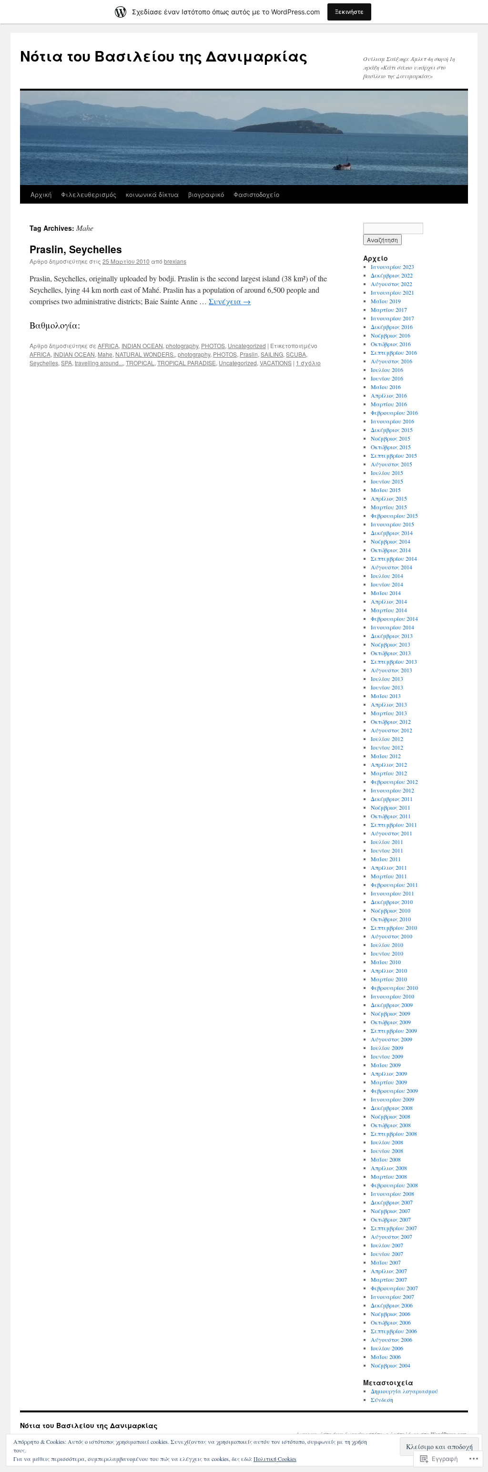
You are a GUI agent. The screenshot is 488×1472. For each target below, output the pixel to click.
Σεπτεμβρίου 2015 (394, 455)
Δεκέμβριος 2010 (392, 902)
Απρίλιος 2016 (389, 395)
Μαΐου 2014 (386, 593)
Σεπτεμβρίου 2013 (394, 661)
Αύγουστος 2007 (391, 1236)
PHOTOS (213, 345)
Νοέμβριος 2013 (390, 644)
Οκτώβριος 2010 (391, 919)
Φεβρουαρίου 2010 (394, 987)
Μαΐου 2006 (386, 1356)
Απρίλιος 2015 (389, 498)
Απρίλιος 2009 (389, 1073)
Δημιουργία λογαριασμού (404, 1391)
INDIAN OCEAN (142, 345)
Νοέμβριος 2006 (390, 1314)
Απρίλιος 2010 (389, 970)
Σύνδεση (382, 1399)
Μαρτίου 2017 (389, 309)
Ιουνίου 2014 (387, 584)
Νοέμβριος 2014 (390, 541)
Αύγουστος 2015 (391, 464)
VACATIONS (276, 363)
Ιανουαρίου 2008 (392, 1193)
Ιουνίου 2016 (387, 378)
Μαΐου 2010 (386, 962)
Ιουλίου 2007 (387, 1245)
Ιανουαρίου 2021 (392, 292)
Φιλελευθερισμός (88, 194)
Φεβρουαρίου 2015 (394, 515)
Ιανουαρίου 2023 (392, 266)
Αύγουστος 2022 (391, 284)
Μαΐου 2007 (386, 1262)
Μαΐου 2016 (386, 387)
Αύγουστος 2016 (391, 361)
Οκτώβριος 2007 (391, 1219)
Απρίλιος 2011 (389, 867)
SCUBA (296, 354)
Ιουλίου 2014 (387, 575)
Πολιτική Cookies (275, 1458)
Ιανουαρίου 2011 (392, 893)
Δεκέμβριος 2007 (392, 1202)
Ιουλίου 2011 (387, 841)
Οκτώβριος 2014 (391, 550)
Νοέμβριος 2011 (390, 807)
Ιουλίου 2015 (387, 472)
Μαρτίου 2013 (389, 713)
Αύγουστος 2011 (391, 833)
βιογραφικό (206, 194)
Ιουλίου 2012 (387, 738)
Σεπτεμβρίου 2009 (394, 1030)
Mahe (105, 354)
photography (182, 345)
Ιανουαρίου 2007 (392, 1296)
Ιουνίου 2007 (387, 1253)
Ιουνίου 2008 (387, 1150)
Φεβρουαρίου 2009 (394, 1090)
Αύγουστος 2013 (391, 670)
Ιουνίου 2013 (387, 687)
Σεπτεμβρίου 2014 (394, 558)
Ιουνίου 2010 (387, 953)
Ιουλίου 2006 (387, 1348)
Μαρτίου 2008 (389, 1176)
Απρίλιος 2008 (389, 1168)
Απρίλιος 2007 (389, 1271)
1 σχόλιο (308, 363)
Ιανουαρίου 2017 (392, 318)
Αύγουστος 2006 (391, 1339)
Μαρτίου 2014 (389, 610)
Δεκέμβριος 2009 (392, 1005)
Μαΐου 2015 (386, 490)
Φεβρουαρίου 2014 (394, 618)
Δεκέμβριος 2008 (392, 1108)
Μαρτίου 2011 (389, 876)
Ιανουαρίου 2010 (392, 996)
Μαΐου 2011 (386, 859)
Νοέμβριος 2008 (390, 1116)
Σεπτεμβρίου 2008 (394, 1133)
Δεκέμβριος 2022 (392, 275)
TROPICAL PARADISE (186, 363)
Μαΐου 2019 (386, 301)
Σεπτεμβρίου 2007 (394, 1228)
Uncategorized (247, 345)
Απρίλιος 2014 (389, 601)
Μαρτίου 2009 (389, 1082)
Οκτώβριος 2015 (391, 447)
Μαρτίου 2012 (389, 773)
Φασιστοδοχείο (256, 194)
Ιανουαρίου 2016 (392, 421)
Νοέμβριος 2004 (390, 1365)
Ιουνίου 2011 (387, 850)
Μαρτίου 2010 (389, 979)
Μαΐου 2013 (386, 696)
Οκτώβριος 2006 (391, 1322)
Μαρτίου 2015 (389, 507)
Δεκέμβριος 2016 (392, 326)
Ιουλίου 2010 (387, 944)
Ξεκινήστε (349, 11)
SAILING (272, 354)
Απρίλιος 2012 (389, 764)
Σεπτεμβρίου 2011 (394, 824)
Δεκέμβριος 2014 (392, 532)
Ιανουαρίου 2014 (392, 627)
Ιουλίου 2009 (387, 1047)
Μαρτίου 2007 (389, 1279)
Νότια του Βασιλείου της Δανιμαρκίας (163, 55)
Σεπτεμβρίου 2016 (394, 352)
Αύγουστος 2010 (391, 936)
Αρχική (40, 194)
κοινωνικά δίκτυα (152, 194)
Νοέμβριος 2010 (390, 910)
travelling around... (99, 363)
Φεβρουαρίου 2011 (394, 884)
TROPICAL (140, 363)
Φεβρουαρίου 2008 (394, 1185)
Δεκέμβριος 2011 (392, 799)
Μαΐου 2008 (386, 1159)
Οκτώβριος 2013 (391, 653)
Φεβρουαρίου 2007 (394, 1288)
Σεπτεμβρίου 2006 (394, 1331)
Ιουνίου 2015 (387, 481)
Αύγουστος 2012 (391, 730)
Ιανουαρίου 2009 (392, 1099)
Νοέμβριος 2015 (390, 438)
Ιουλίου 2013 (387, 678)
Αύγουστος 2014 (391, 567)
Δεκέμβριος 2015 (392, 429)
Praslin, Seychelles (76, 249)
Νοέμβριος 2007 (390, 1211)
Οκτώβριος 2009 (391, 1022)
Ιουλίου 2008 (387, 1142)
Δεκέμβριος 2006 (392, 1305)
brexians (175, 261)
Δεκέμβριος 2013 (392, 635)
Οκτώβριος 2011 (391, 816)
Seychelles (44, 363)
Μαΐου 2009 (386, 1065)
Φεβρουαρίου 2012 (394, 781)
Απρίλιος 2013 (389, 704)
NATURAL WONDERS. (145, 354)
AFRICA (108, 345)
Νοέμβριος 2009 (390, 1013)
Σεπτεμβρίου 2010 (394, 927)
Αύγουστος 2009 (391, 1039)
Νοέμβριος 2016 (390, 335)
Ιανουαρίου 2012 (392, 790)
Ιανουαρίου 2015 (392, 524)
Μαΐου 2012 (386, 756)
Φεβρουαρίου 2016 (394, 412)
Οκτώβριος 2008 (391, 1125)
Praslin (249, 354)
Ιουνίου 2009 (387, 1056)
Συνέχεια (230, 301)
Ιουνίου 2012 (387, 747)
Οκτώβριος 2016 (391, 344)
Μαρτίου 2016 (389, 404)
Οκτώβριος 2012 (391, 721)
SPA (66, 363)
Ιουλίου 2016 (387, 369)
